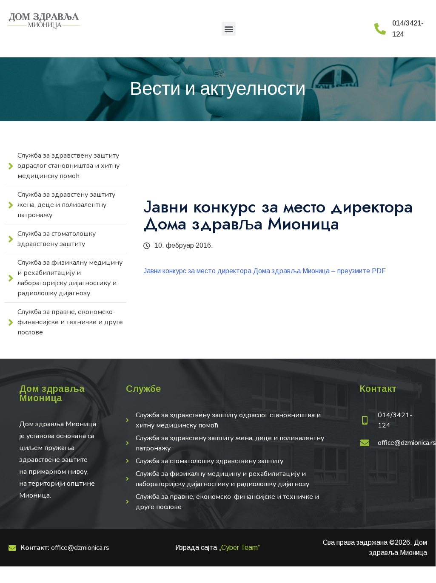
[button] (229, 29)
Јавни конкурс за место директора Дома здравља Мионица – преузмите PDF (264, 271)
